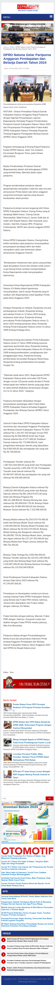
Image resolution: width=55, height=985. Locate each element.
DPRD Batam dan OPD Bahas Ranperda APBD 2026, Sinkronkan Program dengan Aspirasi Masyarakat (32, 725)
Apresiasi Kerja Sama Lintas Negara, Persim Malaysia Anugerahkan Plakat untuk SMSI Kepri (27, 955)
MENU (6, 17)
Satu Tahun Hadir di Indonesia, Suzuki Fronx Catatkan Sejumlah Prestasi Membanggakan (23, 873)
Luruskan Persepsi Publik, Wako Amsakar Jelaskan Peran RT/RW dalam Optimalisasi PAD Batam (31, 757)
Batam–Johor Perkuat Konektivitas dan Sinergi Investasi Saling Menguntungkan (28, 969)
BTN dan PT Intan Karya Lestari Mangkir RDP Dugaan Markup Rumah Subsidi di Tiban (31, 774)
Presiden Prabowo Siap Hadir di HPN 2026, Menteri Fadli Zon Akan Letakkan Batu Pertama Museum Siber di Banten (30, 947)
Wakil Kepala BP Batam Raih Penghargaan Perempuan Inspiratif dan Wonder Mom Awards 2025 (28, 940)
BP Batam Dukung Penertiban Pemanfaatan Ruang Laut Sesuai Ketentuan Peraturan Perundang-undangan (27, 925)
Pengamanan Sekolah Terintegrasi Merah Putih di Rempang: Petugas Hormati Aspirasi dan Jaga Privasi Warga (26, 903)
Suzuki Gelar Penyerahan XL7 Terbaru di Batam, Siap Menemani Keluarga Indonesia (23, 857)
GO (49, 798)
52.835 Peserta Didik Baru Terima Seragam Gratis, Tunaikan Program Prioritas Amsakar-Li (25, 914)
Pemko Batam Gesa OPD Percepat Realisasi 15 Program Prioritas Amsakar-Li (31, 707)
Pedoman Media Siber (38, 979)
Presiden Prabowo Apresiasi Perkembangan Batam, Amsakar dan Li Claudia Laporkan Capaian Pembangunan (29, 962)
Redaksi (26, 979)
